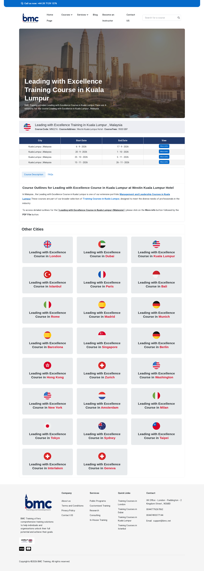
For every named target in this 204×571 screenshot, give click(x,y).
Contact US (130, 17)
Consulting (95, 515)
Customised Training (100, 505)
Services (81, 14)
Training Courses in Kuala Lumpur (101, 198)
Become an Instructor (108, 17)
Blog (95, 14)
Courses (65, 14)
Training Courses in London (127, 503)
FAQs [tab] (50, 174)
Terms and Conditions (72, 505)
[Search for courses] (178, 18)
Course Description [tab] (33, 174)
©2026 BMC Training (40, 561)
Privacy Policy (68, 510)
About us (66, 501)
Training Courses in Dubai (127, 511)
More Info (164, 146)
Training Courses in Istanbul (127, 527)
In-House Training (98, 520)
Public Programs (98, 501)
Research (94, 510)
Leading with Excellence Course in (47, 254)
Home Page (50, 17)
